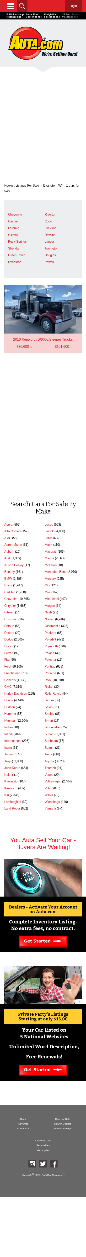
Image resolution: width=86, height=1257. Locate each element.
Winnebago (52, 802)
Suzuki (49, 747)
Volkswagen (53, 781)
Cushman (10, 619)
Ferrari (8, 653)
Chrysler (10, 605)
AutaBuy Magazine (52, 1175)
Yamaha (50, 808)
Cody (48, 221)
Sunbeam (51, 741)
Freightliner (12, 673)
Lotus (48, 538)
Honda (8, 700)
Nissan (49, 619)
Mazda (49, 558)
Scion (49, 707)
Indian (8, 727)
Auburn (9, 551)
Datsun (9, 626)
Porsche (50, 673)
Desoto (9, 633)
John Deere (12, 768)
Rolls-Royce (53, 693)
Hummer (10, 714)
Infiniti (8, 734)
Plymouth (51, 646)
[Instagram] (32, 1164)
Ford (7, 666)
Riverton (50, 214)
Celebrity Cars (43, 1140)
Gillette (13, 235)
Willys (49, 795)
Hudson (9, 707)
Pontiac (50, 666)
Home (23, 1119)
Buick (8, 585)
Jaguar (9, 754)
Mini (47, 592)
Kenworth (10, 788)
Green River (16, 255)
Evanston (14, 262)
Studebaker (52, 727)
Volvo (48, 788)
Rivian (49, 686)
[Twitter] (43, 1164)
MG (47, 585)
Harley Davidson (15, 693)
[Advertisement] (43, 121)
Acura (8, 524)
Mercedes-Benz (55, 572)
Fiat (7, 659)
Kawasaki (11, 781)
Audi (7, 558)
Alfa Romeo (12, 531)
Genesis (10, 680)
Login (73, 6)
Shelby (49, 714)
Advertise (23, 1123)
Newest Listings (62, 1128)
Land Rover (12, 808)
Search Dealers (62, 1123)
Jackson (50, 228)
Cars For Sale (62, 1119)
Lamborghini (12, 802)
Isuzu (8, 747)
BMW (8, 578)
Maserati (51, 551)
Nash (48, 612)
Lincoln (49, 531)
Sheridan (14, 248)
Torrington (51, 248)
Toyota (49, 761)
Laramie (13, 228)
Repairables (43, 1145)
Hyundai (10, 720)
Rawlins (50, 235)
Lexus (49, 524)
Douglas (50, 255)
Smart (49, 720)
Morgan (50, 605)
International (12, 741)
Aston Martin (13, 544)
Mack (48, 544)
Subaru (49, 734)
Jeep (7, 761)
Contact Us (23, 1128)
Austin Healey (14, 565)
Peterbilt (50, 639)
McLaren (51, 565)
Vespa (49, 775)
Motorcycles (43, 1150)
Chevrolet (10, 599)
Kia (6, 795)
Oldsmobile (52, 626)
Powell (49, 262)
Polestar (50, 659)
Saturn (49, 700)
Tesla (48, 754)
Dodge (8, 639)
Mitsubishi (52, 599)
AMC (7, 538)
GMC (7, 686)
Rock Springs (17, 241)
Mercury (50, 578)
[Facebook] (54, 1164)
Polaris (49, 653)
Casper (13, 221)
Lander (49, 241)
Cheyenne (15, 214)
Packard (50, 633)
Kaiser (8, 775)
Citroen (9, 612)
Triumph (50, 768)
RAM (48, 680)
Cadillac (9, 592)
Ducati (8, 646)
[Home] (43, 43)
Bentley (9, 572)
